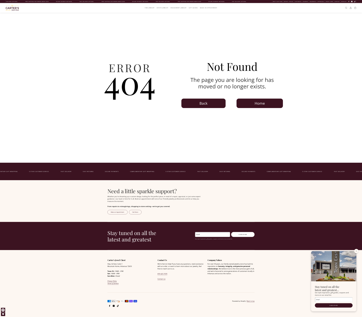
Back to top (251, 301)
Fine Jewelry (150, 7)
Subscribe (333, 305)
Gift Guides (193, 7)
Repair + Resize (288, 1)
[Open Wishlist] (3, 314)
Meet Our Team (277, 1)
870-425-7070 (162, 274)
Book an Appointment (208, 7)
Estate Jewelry (162, 7)
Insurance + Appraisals (317, 1)
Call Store (135, 212)
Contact (337, 1)
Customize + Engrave (301, 1)
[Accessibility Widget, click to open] (3, 310)
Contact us (161, 279)
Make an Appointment (117, 212)
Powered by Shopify (239, 301)
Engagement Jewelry (179, 7)
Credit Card (329, 1)
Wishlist (344, 1)
